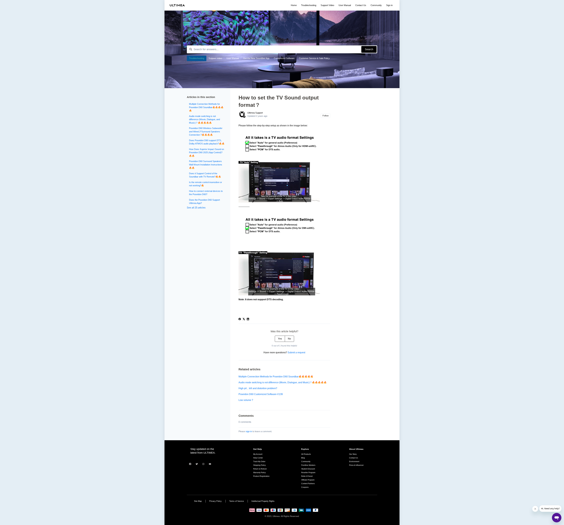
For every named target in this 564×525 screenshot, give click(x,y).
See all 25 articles (196, 207)
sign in (249, 431)
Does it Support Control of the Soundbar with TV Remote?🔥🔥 (205, 175)
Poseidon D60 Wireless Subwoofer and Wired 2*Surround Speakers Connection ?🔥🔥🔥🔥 (205, 131)
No (289, 338)
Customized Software (284, 58)
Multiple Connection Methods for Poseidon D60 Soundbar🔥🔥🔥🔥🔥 (276, 376)
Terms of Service (236, 501)
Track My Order (259, 462)
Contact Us (360, 5)
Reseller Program (308, 473)
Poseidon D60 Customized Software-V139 (261, 394)
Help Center (258, 458)
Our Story (353, 454)
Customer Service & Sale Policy (314, 58)
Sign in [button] (389, 5)
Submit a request (296, 352)
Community (376, 5)
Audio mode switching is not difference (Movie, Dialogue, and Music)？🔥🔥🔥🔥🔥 (283, 382)
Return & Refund (260, 469)
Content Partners (308, 484)
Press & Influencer (356, 465)
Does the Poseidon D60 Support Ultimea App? (204, 201)
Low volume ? (246, 400)
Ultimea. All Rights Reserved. (286, 516)
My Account (257, 454)
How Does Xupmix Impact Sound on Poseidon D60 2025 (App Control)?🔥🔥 (206, 152)
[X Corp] (244, 319)
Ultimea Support (255, 112)
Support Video (327, 5)
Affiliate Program (307, 480)
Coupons (305, 487)
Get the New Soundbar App (256, 58)
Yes (280, 338)
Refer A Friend (307, 476)
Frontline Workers (308, 465)
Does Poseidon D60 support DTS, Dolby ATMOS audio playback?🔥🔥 (207, 142)
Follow (326, 115)
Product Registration (261, 476)
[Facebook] (240, 319)
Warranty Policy (259, 473)
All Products (306, 454)
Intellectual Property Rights (263, 501)
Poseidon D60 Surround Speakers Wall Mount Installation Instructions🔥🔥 (205, 164)
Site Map (198, 501)
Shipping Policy (259, 465)
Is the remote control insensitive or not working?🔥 (205, 184)
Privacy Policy (215, 501)
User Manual (345, 5)
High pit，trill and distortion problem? (258, 388)
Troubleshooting (308, 5)
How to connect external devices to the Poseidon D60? (206, 193)
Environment (354, 462)
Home (294, 5)
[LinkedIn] (248, 319)
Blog (303, 458)
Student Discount (308, 469)
